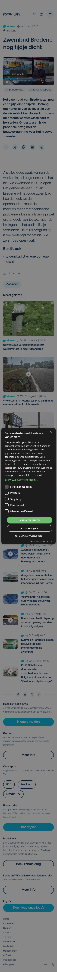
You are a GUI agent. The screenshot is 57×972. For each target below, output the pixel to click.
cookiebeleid (23, 475)
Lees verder (38, 475)
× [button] (50, 432)
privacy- (9, 475)
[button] (28, 480)
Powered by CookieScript (40, 541)
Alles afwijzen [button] (29, 528)
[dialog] (28, 486)
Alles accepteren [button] (29, 520)
